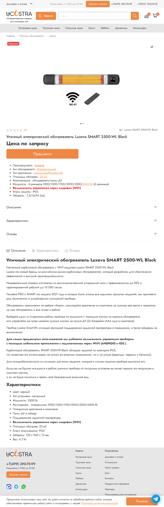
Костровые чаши (28, 28)
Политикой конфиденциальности (99, 503)
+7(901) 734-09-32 (147, 4)
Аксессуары (139, 28)
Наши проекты (112, 467)
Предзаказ (42, 154)
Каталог (48, 16)
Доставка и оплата (16, 4)
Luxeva (52, 36)
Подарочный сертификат (117, 483)
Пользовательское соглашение (120, 494)
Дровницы (121, 28)
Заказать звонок (98, 4)
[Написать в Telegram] (156, 499)
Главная (10, 36)
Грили (91, 28)
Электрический (46, 169)
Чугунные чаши (51, 28)
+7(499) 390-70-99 (121, 4)
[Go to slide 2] (83, 123)
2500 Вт (88, 184)
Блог (107, 473)
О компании (111, 462)
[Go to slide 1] (80, 123)
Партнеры (110, 489)
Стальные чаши (74, 28)
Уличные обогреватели (32, 36)
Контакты (109, 478)
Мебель (105, 28)
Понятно (142, 501)
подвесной (56, 173)
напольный (40, 173)
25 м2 (43, 177)
